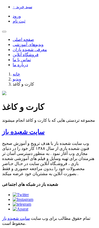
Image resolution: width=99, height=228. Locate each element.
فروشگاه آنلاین (26, 54)
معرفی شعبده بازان (30, 49)
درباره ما (20, 64)
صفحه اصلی (23, 39)
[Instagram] (23, 199)
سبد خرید (22, 7)
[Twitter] (21, 194)
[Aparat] (20, 209)
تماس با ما (22, 59)
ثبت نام (19, 21)
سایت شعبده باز (23, 131)
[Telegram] (22, 204)
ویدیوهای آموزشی (28, 44)
